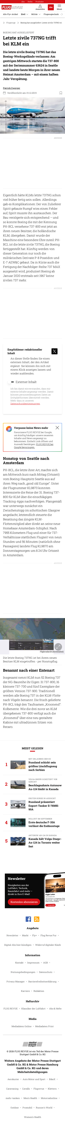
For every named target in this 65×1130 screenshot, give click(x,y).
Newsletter (12, 935)
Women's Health (32, 1117)
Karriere (25, 990)
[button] (32, 115)
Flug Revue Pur (48, 935)
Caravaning (12, 1088)
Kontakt (19, 962)
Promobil (27, 1107)
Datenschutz (45, 972)
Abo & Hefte (55, 1008)
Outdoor (14, 1107)
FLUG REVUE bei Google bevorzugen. (33, 446)
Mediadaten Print (44, 1026)
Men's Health (30, 1098)
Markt (25, 935)
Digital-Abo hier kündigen (18, 944)
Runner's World (44, 1107)
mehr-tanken (13, 1098)
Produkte (40, 1)
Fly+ (34, 935)
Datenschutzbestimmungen (25, 403)
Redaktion (39, 990)
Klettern (52, 1088)
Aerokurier (13, 1079)
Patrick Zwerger (11, 88)
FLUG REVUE (11, 1008)
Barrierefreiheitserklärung (42, 981)
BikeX (52, 1079)
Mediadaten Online (22, 1026)
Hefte (30, 1)
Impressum (33, 962)
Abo (23, 1)
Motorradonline (49, 1098)
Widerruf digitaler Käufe (48, 944)
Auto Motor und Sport (34, 1079)
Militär (34, 14)
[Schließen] (57, 427)
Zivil (23, 14)
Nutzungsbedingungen (23, 972)
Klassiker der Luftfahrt (33, 1008)
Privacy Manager (15, 981)
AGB (45, 962)
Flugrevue (39, 1088)
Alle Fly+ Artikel (10, 14)
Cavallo (26, 1088)
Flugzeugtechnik (51, 14)
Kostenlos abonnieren (24, 902)
